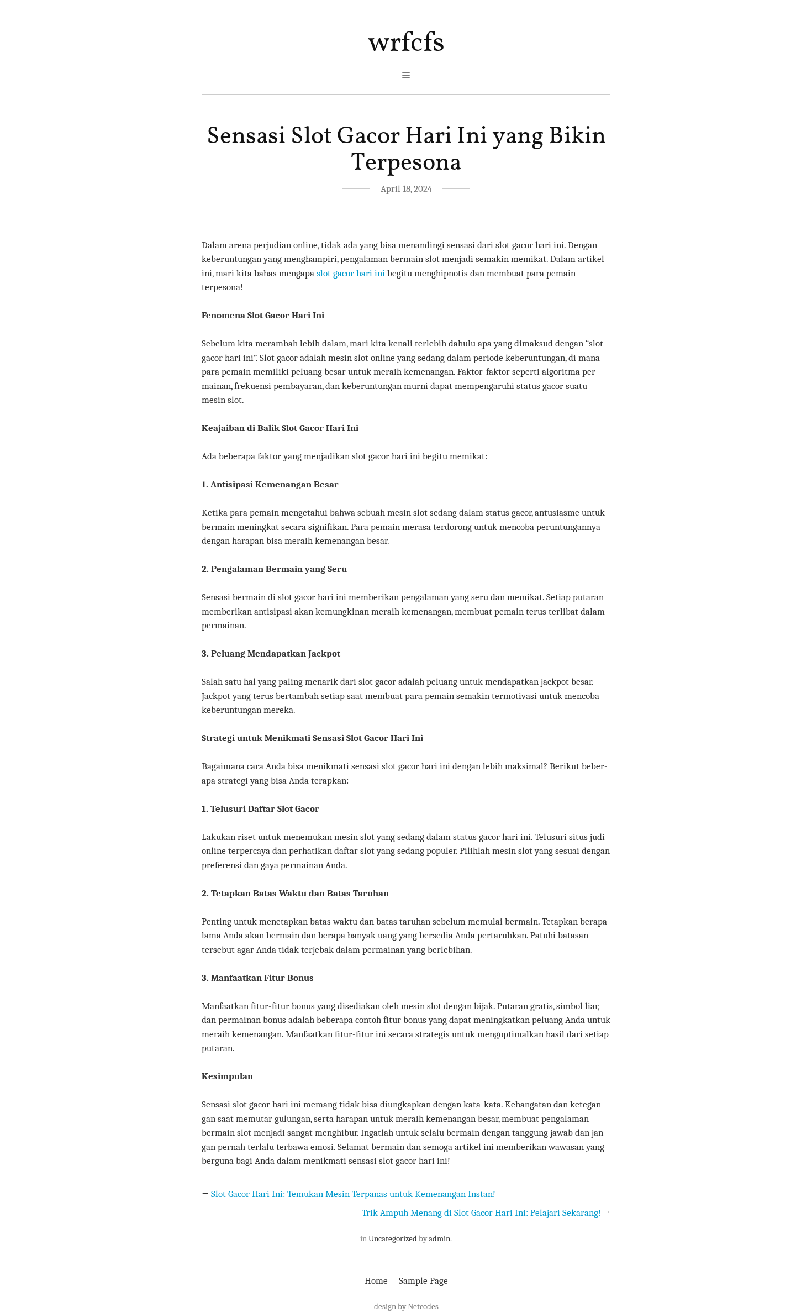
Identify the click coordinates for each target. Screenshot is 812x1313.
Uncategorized (392, 1238)
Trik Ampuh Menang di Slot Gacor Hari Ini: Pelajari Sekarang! (481, 1212)
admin (439, 1238)
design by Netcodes (406, 1306)
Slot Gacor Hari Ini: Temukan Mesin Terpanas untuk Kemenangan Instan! (353, 1194)
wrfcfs (406, 43)
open (406, 75)
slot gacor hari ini (351, 273)
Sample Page (423, 1280)
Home (376, 1280)
